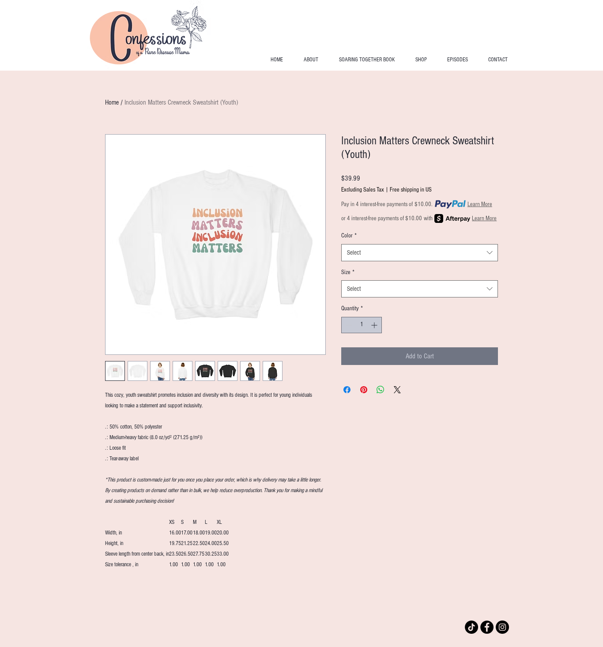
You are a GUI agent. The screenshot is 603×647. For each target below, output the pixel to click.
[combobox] (419, 252)
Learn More (479, 204)
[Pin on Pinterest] (363, 389)
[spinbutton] (361, 325)
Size (347, 272)
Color (349, 235)
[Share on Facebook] (347, 389)
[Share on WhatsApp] (380, 389)
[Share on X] (397, 389)
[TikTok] (471, 627)
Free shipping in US (411, 189)
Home (112, 102)
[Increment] (375, 325)
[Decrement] (348, 325)
